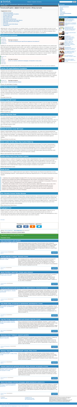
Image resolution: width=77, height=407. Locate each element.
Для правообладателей (30, 399)
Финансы (62, 14)
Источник (3, 219)
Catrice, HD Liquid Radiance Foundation (11, 14)
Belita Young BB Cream (7, 16)
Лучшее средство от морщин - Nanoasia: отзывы (14, 256)
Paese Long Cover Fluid (7, 17)
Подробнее (54, 252)
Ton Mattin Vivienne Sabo (8, 15)
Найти (74, 1)
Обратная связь (4, 398)
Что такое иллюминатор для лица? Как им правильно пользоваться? (23, 41)
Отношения (62, 12)
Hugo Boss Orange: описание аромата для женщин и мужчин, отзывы (20, 319)
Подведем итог (6, 25)
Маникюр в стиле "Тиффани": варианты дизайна (15, 335)
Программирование (64, 6)
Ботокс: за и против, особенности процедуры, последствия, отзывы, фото (25, 60)
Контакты (39, 1)
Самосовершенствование (65, 13)
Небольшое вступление (8, 12)
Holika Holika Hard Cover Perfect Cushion (11, 21)
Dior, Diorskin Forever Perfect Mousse (10, 24)
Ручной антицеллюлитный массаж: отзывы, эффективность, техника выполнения (24, 288)
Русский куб (6, 1)
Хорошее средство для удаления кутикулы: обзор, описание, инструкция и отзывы (24, 366)
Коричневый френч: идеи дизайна (11, 240)
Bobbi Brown (5, 22)
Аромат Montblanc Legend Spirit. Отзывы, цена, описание (17, 272)
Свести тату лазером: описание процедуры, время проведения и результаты (23, 382)
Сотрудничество (28, 397)
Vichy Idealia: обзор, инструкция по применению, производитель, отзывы (22, 303)
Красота (2, 253)
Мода (61, 10)
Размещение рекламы (29, 398)
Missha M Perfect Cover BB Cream (9, 19)
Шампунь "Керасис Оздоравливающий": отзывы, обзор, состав (19, 350)
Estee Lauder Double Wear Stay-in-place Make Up (12, 20)
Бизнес (61, 8)
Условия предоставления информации (9, 405)
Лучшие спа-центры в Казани (14, 81)
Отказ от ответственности (23, 405)
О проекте (34, 1)
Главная (29, 1)
